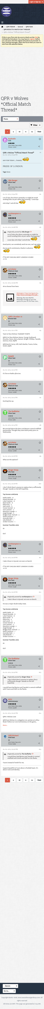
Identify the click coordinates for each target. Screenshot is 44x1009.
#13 (40, 672)
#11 (40, 557)
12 (32, 132)
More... (5, 725)
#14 (40, 713)
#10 (40, 484)
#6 (40, 370)
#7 (40, 397)
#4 (40, 283)
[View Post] (31, 232)
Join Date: (11, 145)
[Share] (39, 146)
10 (19, 132)
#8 (40, 425)
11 (25, 132)
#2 (40, 194)
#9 (40, 456)
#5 (40, 330)
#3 (40, 227)
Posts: (10, 147)
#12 (40, 592)
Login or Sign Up (35, 2)
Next (39, 132)
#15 (40, 749)
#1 (40, 152)
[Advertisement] (22, 71)
